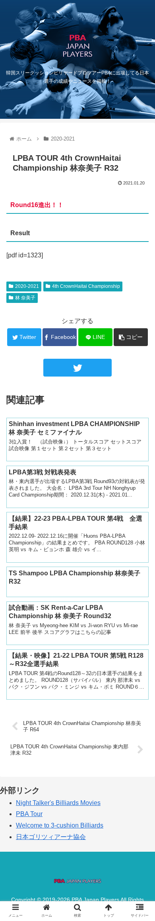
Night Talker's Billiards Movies (58, 802)
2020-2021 (27, 286)
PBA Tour (29, 814)
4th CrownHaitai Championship (86, 286)
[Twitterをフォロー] (77, 368)
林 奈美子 (25, 298)
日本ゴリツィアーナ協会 (51, 836)
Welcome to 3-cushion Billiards (59, 825)
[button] (139, 736)
